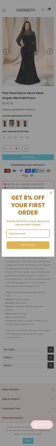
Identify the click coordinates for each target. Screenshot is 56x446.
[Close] (50, 192)
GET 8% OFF (28, 245)
